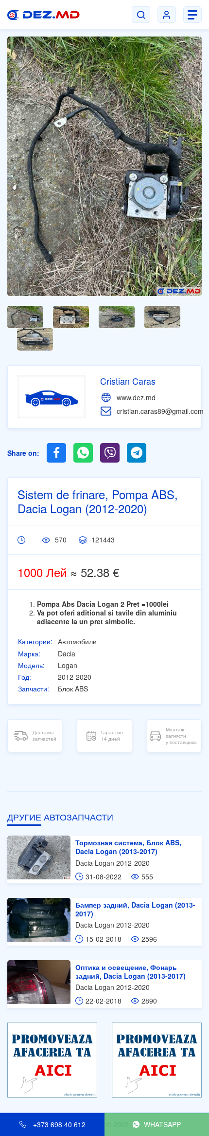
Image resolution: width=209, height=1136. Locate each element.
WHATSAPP (161, 1124)
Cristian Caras (128, 380)
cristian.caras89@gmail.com (160, 411)
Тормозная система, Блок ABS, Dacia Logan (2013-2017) (128, 847)
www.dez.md (136, 397)
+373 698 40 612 (58, 1124)
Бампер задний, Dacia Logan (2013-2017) (135, 909)
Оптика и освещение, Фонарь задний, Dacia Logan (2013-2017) (130, 971)
